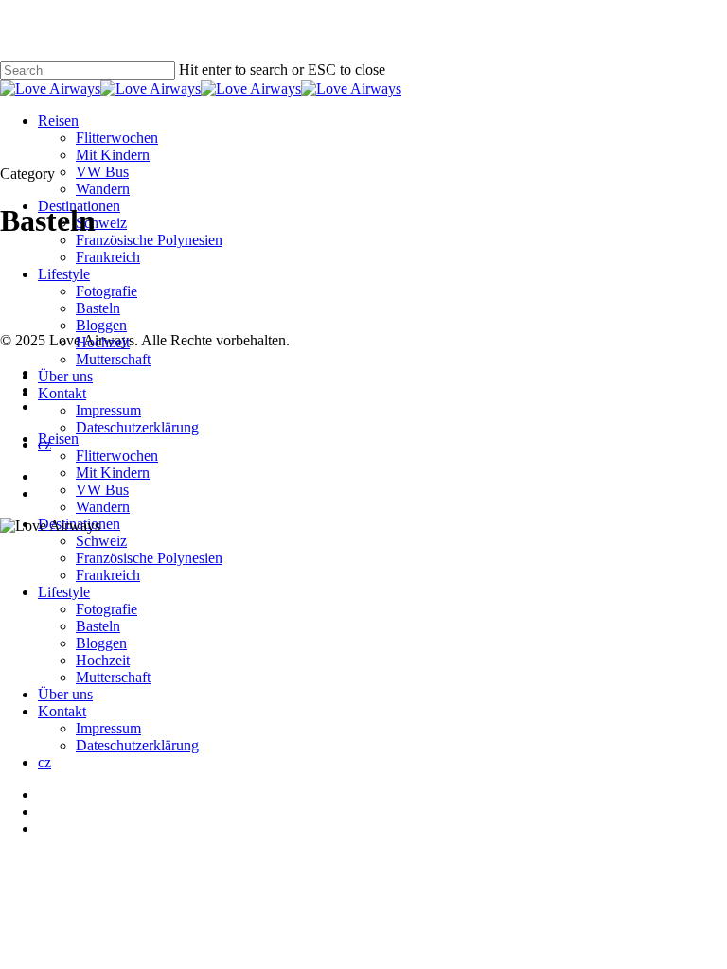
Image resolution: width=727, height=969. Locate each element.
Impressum (108, 728)
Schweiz (101, 541)
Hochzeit (103, 660)
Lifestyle (64, 592)
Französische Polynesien (149, 558)
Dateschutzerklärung (137, 745)
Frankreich (108, 575)
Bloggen (101, 643)
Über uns (65, 694)
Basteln (98, 626)
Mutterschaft (113, 677)
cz (44, 762)
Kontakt (62, 711)
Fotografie (106, 609)
